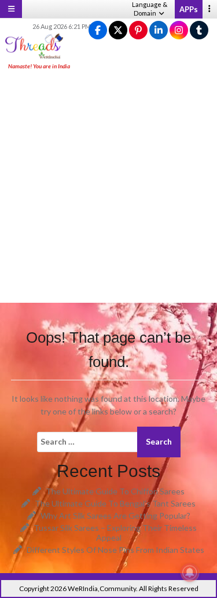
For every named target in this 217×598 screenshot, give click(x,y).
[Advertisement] (108, 187)
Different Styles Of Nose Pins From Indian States (115, 550)
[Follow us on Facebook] (98, 30)
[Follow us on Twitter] (118, 30)
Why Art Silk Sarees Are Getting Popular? (115, 515)
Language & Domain (149, 9)
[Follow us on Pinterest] (138, 30)
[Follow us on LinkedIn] (158, 30)
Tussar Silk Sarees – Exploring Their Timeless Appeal (115, 532)
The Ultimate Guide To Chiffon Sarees (115, 491)
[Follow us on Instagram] (179, 30)
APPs (188, 9)
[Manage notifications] (190, 572)
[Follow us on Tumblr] (199, 30)
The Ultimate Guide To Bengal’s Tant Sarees (115, 503)
